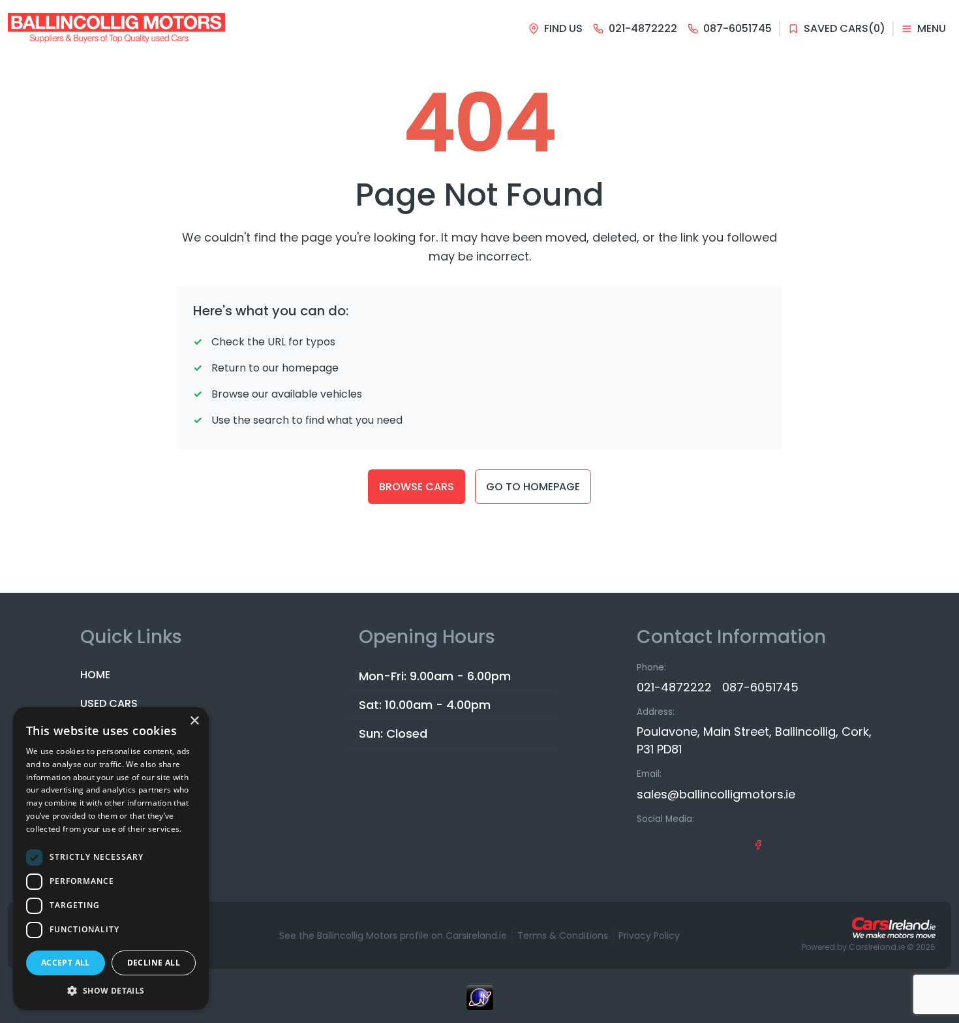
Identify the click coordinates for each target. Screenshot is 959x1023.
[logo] (116, 28)
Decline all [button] (153, 962)
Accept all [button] (65, 962)
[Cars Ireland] (894, 927)
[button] (111, 990)
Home (95, 674)
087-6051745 (760, 687)
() (844, 28)
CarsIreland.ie (877, 946)
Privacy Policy (649, 935)
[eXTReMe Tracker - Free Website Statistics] (479, 1004)
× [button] (194, 721)
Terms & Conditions (562, 935)
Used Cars (109, 703)
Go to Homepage (533, 486)
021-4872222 (674, 687)
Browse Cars (416, 486)
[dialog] (111, 858)
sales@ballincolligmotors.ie (716, 794)
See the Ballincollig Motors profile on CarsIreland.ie (393, 935)
